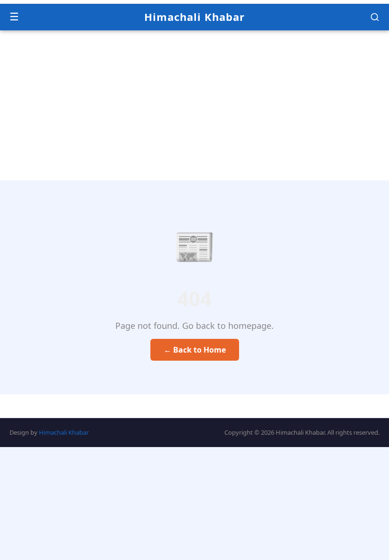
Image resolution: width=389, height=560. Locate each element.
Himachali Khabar (194, 16)
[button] (375, 17)
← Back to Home (195, 350)
